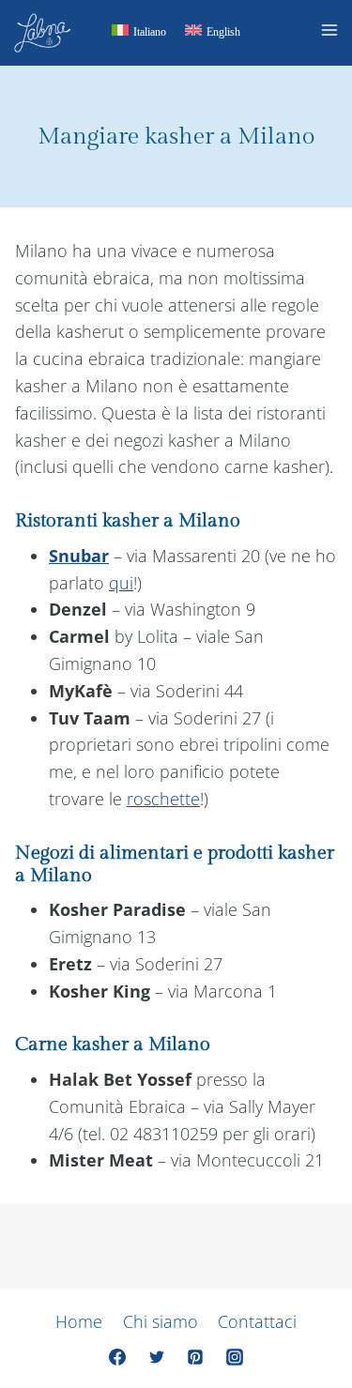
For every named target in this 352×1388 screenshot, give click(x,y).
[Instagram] (235, 1357)
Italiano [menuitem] (149, 31)
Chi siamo (160, 1321)
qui (121, 583)
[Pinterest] (195, 1357)
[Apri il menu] (332, 33)
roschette (163, 798)
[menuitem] (139, 33)
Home (78, 1321)
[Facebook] (117, 1357)
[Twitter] (157, 1357)
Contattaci (257, 1321)
